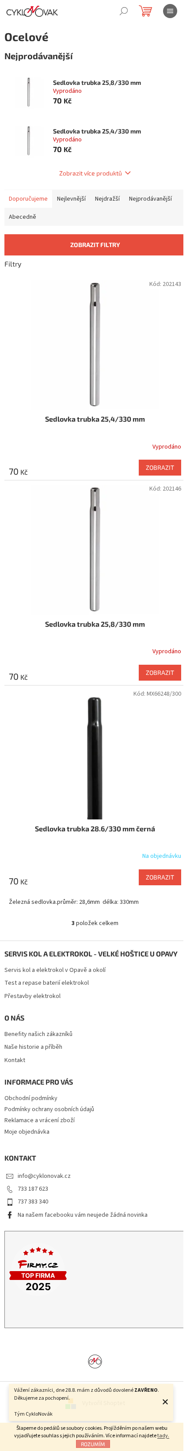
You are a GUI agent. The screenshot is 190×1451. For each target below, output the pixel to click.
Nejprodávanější (150, 198)
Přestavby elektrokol (32, 996)
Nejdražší (107, 198)
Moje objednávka (26, 1131)
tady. (163, 1436)
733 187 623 (33, 1188)
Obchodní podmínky (30, 1098)
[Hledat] (124, 11)
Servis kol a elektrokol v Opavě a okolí (55, 970)
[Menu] (170, 11)
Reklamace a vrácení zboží (39, 1120)
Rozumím (93, 1444)
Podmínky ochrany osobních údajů (49, 1109)
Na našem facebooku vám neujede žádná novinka (83, 1215)
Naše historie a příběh (33, 1047)
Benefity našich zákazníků (38, 1034)
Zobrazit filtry (95, 244)
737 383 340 (33, 1201)
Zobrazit (160, 467)
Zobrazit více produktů (90, 173)
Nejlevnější (71, 198)
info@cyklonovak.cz (44, 1176)
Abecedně (22, 217)
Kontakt (14, 1060)
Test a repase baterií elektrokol (46, 983)
